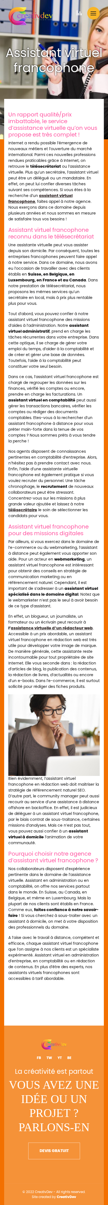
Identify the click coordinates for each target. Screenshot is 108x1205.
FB (39, 1058)
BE (69, 1058)
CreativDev (66, 1197)
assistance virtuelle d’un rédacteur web (52, 628)
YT (60, 1058)
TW (49, 1058)
